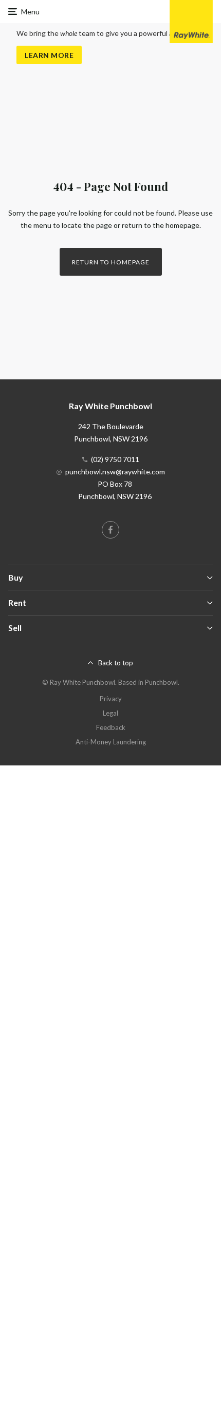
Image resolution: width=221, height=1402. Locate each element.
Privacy (111, 699)
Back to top (115, 663)
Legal (110, 713)
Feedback (110, 727)
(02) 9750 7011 (115, 459)
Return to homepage (111, 262)
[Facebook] (110, 530)
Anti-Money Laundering (111, 742)
